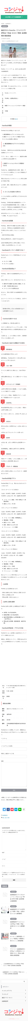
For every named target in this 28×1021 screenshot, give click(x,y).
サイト (3, 866)
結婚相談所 (5, 815)
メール (4, 859)
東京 (8, 817)
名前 (3, 852)
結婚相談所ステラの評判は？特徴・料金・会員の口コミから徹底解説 (17, 911)
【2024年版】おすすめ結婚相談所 (13, 17)
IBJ (3, 817)
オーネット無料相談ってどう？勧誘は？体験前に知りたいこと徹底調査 (17, 938)
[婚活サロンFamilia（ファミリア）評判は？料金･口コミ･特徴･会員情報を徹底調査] (16, 809)
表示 (16, 119)
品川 (6, 817)
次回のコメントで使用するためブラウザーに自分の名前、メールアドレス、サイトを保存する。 (13, 874)
